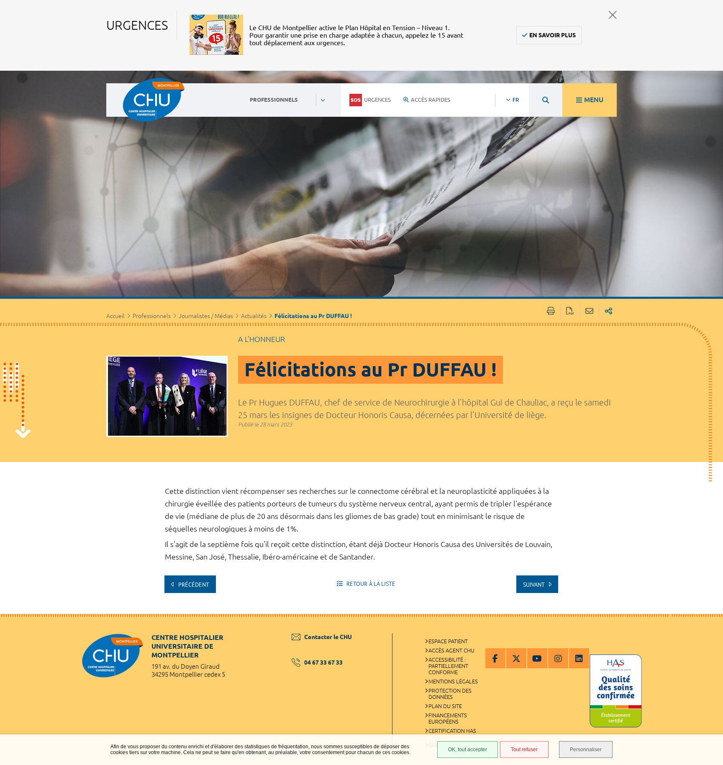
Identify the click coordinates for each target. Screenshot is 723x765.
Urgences (377, 100)
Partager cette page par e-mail (589, 311)
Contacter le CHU (328, 637)
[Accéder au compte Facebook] (495, 658)
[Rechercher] (545, 100)
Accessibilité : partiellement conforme (448, 666)
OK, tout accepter (467, 749)
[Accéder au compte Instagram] (558, 658)
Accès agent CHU (451, 650)
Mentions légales (453, 681)
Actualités (254, 316)
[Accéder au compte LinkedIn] (579, 658)
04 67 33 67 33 (323, 662)
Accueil (115, 316)
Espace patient (448, 641)
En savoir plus (552, 35)
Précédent (193, 584)
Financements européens (447, 718)
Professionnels (152, 316)
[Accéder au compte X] (516, 658)
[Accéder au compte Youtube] (537, 658)
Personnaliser (586, 749)
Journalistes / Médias (206, 316)
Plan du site (445, 706)
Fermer (613, 14)
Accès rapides (430, 100)
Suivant (534, 584)
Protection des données (450, 694)
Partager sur (608, 311)
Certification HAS (452, 731)
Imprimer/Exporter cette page (550, 311)
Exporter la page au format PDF (570, 311)
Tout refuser (524, 749)
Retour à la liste (370, 584)
